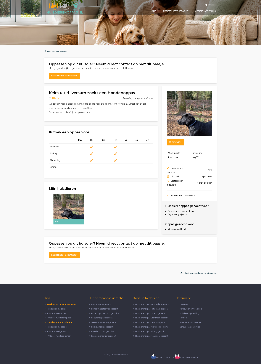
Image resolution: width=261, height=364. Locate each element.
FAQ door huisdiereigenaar (59, 336)
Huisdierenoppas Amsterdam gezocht (152, 304)
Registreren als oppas (56, 309)
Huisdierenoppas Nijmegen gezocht (151, 327)
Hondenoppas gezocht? (101, 304)
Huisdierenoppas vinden (59, 322)
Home (153, 11)
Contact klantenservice (190, 327)
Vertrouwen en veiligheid (191, 309)
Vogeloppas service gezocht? (104, 322)
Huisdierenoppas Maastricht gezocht (151, 336)
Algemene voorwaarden (190, 322)
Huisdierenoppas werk (205, 11)
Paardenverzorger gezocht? (103, 336)
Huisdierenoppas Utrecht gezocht (150, 313)
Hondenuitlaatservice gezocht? (105, 309)
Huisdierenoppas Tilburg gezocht (150, 331)
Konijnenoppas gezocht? (102, 318)
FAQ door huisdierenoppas (59, 318)
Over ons (184, 304)
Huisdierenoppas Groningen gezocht (151, 318)
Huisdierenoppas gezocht (175, 11)
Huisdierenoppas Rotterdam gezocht (151, 309)
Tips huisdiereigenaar (56, 331)
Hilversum (57, 98)
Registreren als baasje (57, 327)
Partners (183, 318)
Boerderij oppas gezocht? (102, 331)
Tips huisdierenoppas (56, 313)
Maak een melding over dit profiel (200, 273)
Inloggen (213, 5)
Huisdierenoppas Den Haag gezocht (151, 322)
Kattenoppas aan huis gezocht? (105, 313)
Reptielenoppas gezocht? (102, 327)
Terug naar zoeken (56, 51)
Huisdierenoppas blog (189, 313)
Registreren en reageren (64, 75)
